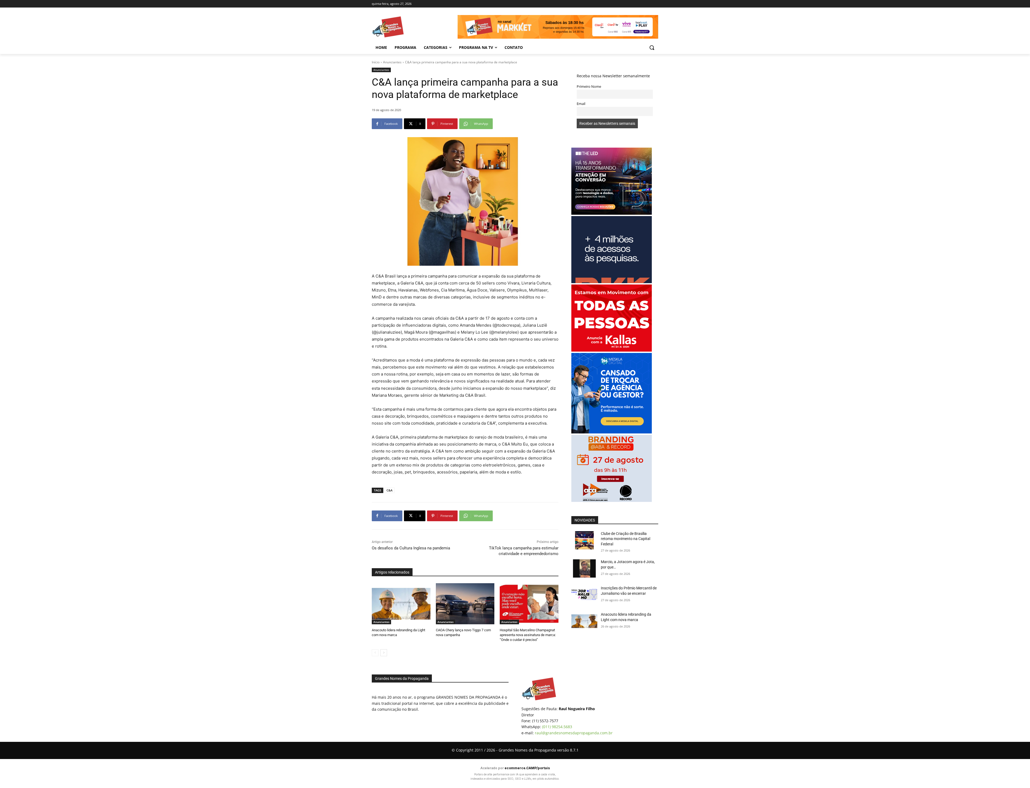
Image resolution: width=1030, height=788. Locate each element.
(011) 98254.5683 (557, 726)
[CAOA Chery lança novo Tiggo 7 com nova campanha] (465, 603)
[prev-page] (375, 652)
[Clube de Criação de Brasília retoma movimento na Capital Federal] (584, 540)
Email (581, 103)
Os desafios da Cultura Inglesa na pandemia (415, 548)
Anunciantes (392, 62)
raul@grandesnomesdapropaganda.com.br (574, 732)
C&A (389, 490)
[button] (651, 47)
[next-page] (383, 652)
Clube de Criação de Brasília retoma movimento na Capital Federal (625, 538)
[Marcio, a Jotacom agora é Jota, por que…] (584, 568)
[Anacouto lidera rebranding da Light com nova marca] (401, 603)
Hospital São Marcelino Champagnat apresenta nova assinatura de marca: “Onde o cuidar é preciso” (528, 635)
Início (376, 62)
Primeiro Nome (589, 86)
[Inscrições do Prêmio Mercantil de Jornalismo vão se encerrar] (584, 595)
